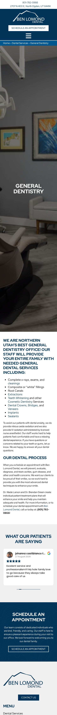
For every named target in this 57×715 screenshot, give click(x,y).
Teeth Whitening (18, 398)
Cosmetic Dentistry (20, 401)
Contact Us (28, 697)
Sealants (13, 416)
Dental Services (20, 43)
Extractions (15, 394)
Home (6, 43)
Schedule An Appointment (28, 648)
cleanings (14, 383)
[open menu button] (28, 36)
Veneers (13, 409)
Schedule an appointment (28, 27)
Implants (13, 412)
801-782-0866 (30, 2)
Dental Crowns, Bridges (23, 405)
